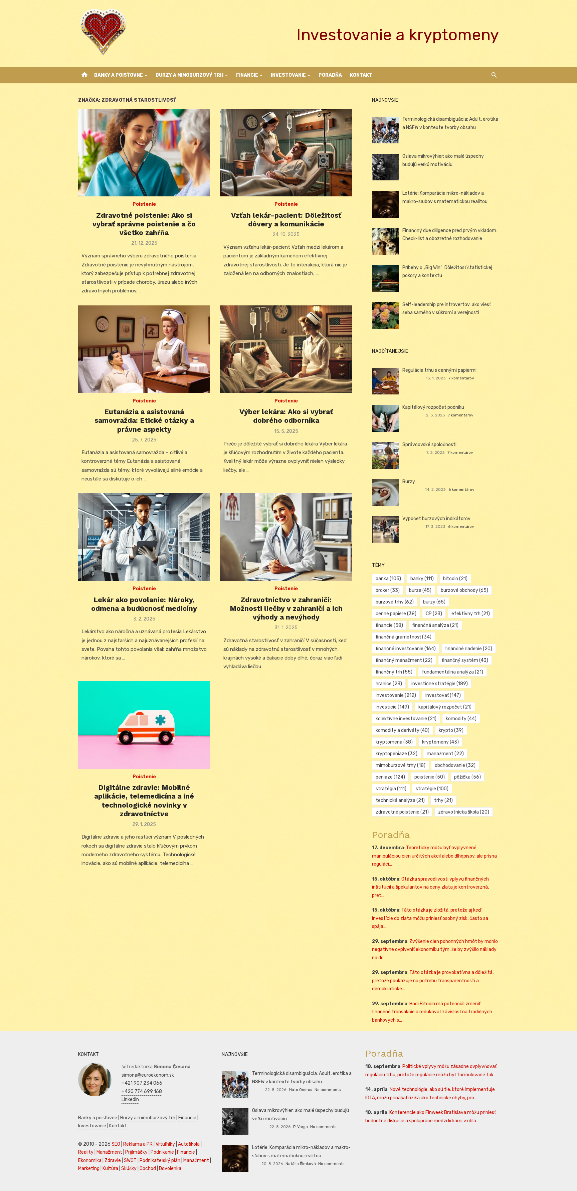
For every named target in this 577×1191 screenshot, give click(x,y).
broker (388, 590)
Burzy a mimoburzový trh (189, 75)
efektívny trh (470, 614)
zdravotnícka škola (463, 812)
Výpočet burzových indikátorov (436, 518)
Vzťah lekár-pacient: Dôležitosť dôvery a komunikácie (286, 219)
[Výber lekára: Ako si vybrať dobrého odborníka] (286, 349)
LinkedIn (130, 1099)
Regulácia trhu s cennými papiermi (439, 370)
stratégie (432, 789)
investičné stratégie (439, 684)
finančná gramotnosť (403, 637)
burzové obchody (464, 590)
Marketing (89, 1168)
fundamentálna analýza (452, 672)
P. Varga (300, 1126)
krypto (451, 730)
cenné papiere (396, 614)
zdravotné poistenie (402, 812)
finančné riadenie (468, 649)
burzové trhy (395, 602)
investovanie (396, 695)
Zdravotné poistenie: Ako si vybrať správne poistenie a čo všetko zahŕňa (144, 224)
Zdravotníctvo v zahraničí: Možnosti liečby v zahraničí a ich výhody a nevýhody (286, 609)
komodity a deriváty (402, 730)
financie (389, 625)
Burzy (408, 481)
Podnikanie (162, 1152)
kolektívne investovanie (406, 719)
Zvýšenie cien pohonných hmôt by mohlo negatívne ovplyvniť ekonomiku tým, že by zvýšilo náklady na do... (435, 950)
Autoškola (189, 1144)
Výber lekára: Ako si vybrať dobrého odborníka (286, 415)
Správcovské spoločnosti (429, 444)
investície (392, 707)
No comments (328, 1089)
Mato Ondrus (300, 1089)
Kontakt (361, 75)
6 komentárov (461, 489)
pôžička (467, 777)
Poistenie (144, 204)
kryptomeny (440, 742)
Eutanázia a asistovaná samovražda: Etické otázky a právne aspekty (144, 420)
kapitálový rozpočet (444, 707)
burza (420, 590)
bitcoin (455, 578)
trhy (443, 800)
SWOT (130, 1160)
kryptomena (394, 742)
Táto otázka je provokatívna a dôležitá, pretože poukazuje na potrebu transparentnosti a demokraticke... (433, 981)
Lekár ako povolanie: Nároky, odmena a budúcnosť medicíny (144, 604)
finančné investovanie (406, 649)
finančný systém (465, 660)
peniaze (390, 777)
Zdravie (113, 1160)
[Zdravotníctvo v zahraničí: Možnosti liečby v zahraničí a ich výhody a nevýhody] (286, 537)
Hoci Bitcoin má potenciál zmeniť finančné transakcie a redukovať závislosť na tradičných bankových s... (432, 1012)
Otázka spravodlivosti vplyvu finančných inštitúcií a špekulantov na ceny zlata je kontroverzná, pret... (430, 887)
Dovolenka (170, 1168)
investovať (443, 695)
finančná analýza (435, 625)
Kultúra (110, 1168)
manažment (445, 754)
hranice (389, 684)
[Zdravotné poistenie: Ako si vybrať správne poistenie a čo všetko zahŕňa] (144, 152)
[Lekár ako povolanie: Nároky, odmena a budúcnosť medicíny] (144, 537)
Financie (247, 75)
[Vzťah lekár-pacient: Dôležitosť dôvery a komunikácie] (286, 152)
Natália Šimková (300, 1163)
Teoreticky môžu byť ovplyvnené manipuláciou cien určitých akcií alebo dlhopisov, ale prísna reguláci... (434, 856)
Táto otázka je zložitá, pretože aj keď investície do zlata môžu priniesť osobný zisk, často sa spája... (430, 918)
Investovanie (288, 75)
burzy (434, 602)
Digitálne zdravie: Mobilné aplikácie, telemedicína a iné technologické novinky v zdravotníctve (144, 800)
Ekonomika (90, 1160)
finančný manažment (404, 660)
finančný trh (394, 672)
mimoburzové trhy (400, 765)
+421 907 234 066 (142, 1083)
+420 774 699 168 (142, 1091)
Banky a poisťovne (118, 75)
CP (434, 614)
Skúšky (129, 1168)
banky (422, 578)
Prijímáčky (136, 1152)
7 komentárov (461, 378)
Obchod (148, 1168)
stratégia (391, 789)
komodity (461, 719)
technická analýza (400, 800)
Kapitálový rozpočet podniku (433, 407)
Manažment (109, 1152)
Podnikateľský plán (160, 1160)
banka (388, 578)
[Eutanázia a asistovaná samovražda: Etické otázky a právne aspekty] (144, 349)
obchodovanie (455, 765)
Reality (85, 1152)
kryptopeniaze (396, 754)
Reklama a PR (138, 1144)
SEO (116, 1144)
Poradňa (330, 75)
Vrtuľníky (165, 1144)
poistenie (429, 777)
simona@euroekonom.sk (148, 1075)
